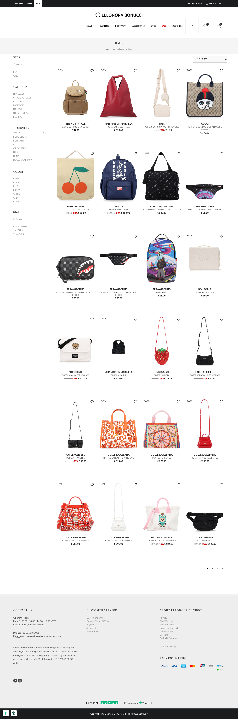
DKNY (16, 156)
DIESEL (16, 152)
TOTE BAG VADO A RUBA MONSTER (162, 540)
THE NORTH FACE (75, 123)
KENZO (118, 206)
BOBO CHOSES (20, 137)
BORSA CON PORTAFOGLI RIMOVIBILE (161, 127)
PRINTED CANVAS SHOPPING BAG (118, 458)
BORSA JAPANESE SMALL (119, 127)
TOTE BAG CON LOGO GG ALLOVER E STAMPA (205, 128)
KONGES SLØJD (161, 372)
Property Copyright (170, 628)
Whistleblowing (168, 646)
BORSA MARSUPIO (205, 540)
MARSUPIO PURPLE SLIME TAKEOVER (204, 209)
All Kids (18, 64)
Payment (91, 624)
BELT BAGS (18, 117)
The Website (166, 621)
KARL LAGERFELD (205, 372)
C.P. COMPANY (204, 537)
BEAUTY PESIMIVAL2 (205, 292)
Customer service (95, 617)
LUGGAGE (18, 109)
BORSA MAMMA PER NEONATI (75, 375)
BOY (15, 72)
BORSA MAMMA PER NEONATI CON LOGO (162, 209)
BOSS (162, 123)
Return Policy (93, 631)
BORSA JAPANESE (118, 375)
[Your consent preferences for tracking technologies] (6, 713)
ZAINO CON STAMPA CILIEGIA (75, 209)
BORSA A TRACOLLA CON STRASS (205, 375)
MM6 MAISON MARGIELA (118, 123)
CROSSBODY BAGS (22, 98)
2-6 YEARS (18, 230)
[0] (218, 26)
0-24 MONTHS (20, 227)
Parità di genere (168, 638)
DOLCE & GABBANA (119, 454)
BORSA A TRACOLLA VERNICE (205, 458)
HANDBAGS (18, 94)
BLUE (15, 186)
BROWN (17, 190)
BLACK (16, 182)
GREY (15, 198)
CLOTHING (104, 26)
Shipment (91, 628)
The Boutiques (167, 624)
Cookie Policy (166, 631)
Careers (164, 634)
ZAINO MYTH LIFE (162, 292)
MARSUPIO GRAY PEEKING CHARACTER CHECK (118, 293)
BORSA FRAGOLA (162, 375)
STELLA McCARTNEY (162, 206)
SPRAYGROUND (205, 206)
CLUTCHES (18, 101)
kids (107, 49)
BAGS (153, 26)
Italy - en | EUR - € (193, 3)
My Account (216, 3)
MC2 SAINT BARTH (161, 537)
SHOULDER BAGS (21, 113)
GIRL (15, 76)
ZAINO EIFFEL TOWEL (118, 209)
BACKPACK (18, 105)
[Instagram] (20, 680)
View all (19, 219)
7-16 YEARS (18, 234)
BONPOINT (204, 289)
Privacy (163, 617)
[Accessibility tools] (14, 713)
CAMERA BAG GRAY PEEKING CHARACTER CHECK (75, 293)
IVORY (16, 202)
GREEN (16, 194)
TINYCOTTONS (75, 206)
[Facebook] (15, 680)
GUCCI (205, 123)
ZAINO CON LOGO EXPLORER (75, 127)
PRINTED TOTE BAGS (161, 458)
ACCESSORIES (138, 26)
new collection (119, 49)
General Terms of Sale (97, 621)
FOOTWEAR (120, 26)
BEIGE (16, 179)
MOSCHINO (75, 372)
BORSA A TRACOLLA (75, 458)
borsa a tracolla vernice (118, 540)
